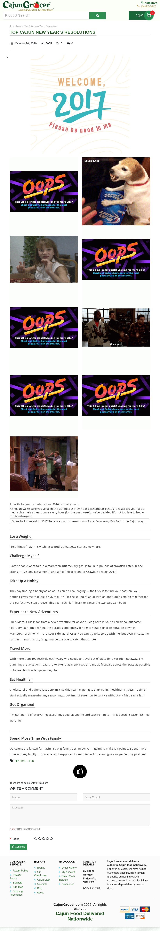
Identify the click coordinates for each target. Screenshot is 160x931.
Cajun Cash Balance (67, 878)
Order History (69, 867)
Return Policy (20, 870)
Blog (39, 888)
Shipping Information (16, 893)
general (20, 761)
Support (17, 882)
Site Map (17, 886)
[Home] (11, 26)
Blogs (18, 26)
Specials (41, 884)
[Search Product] (97, 15)
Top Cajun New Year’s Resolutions (40, 26)
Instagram (150, 2)
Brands (40, 867)
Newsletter (67, 884)
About (40, 892)
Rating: (16, 838)
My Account (68, 872)
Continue (19, 846)
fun (31, 761)
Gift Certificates (40, 874)
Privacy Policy (15, 876)
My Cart (149, 15)
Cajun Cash (43, 879)
